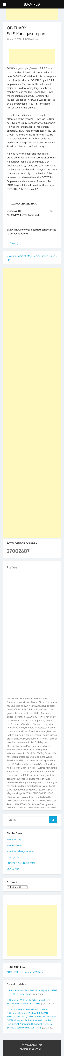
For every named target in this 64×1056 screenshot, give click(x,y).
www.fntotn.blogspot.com (20, 851)
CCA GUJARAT (13, 868)
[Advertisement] (32, 12)
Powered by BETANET (30, 1048)
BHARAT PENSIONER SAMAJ (21, 863)
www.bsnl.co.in (14, 845)
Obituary (14, 243)
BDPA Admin (31, 39)
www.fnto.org (14, 839)
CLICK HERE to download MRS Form (25, 972)
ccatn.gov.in (13, 857)
